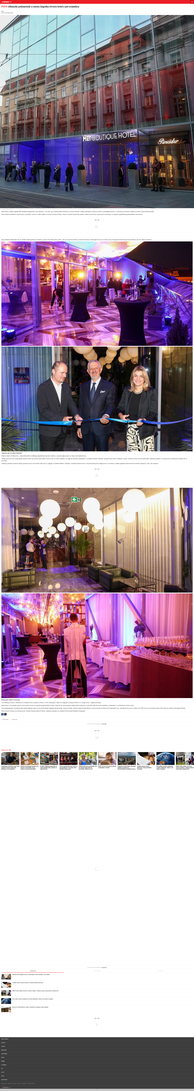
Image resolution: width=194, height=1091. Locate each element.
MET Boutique (5, 719)
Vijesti (3, 1042)
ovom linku (104, 723)
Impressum (24, 1083)
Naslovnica (4, 1039)
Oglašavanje (4, 1083)
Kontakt (19, 1083)
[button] (192, 2)
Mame (3, 1061)
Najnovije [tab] (33, 970)
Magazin (4, 1050)
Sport (3, 1046)
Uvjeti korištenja (31, 1083)
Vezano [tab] (161, 970)
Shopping (4, 1053)
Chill (2, 1076)
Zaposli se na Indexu (12, 1083)
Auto (2, 1072)
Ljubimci (3, 1064)
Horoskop (4, 1079)
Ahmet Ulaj (14, 719)
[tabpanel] (97, 993)
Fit (2, 1068)
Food (2, 1057)
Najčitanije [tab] (97, 970)
